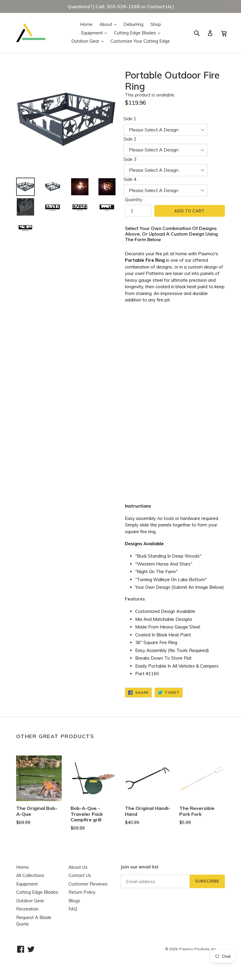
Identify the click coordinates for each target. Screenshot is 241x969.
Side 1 (129, 118)
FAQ (72, 909)
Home (86, 24)
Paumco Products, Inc (197, 949)
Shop (155, 24)
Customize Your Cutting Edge (140, 41)
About (109, 24)
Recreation (27, 909)
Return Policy (82, 892)
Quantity (133, 199)
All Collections (30, 875)
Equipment (95, 33)
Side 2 (129, 139)
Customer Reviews (88, 884)
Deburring (133, 24)
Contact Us (79, 875)
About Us (78, 867)
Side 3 (129, 159)
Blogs (74, 900)
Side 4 (129, 179)
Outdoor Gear (88, 41)
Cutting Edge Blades (138, 33)
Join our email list (139, 867)
